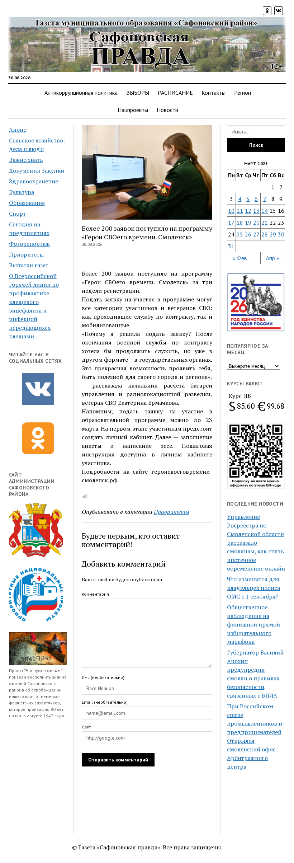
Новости (167, 109)
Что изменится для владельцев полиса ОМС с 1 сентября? (253, 587)
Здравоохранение (33, 181)
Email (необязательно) (105, 702)
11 (240, 210)
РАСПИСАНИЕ (175, 92)
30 (281, 234)
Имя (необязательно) (103, 677)
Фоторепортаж (29, 244)
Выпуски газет (28, 265)
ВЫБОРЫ (137, 92)
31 (231, 246)
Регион (242, 92)
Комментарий (95, 594)
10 (231, 210)
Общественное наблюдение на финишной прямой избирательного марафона (253, 624)
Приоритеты (26, 254)
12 (248, 210)
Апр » (272, 258)
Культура (21, 192)
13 (256, 210)
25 (240, 234)
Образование (27, 203)
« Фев (239, 258)
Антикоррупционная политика (81, 92)
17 (231, 222)
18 (240, 222)
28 (264, 234)
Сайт (86, 727)
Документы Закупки (36, 170)
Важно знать (26, 160)
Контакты (213, 92)
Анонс (17, 129)
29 (273, 234)
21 (264, 222)
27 (256, 234)
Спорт (17, 213)
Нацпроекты (133, 109)
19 (248, 222)
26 (248, 234)
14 (264, 210)
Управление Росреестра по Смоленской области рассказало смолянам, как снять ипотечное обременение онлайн (256, 542)
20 (256, 222)
